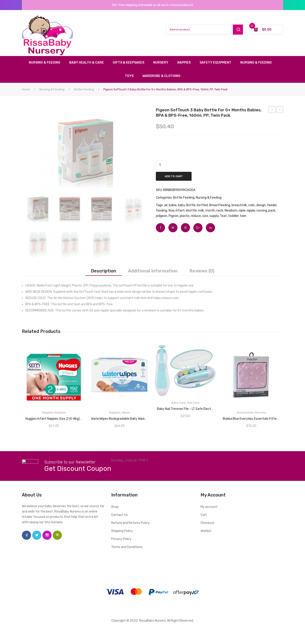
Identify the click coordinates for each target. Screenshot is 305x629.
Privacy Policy (121, 539)
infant (180, 210)
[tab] (103, 271)
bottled (202, 205)
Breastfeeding (219, 205)
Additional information (153, 271)
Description (103, 271)
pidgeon (161, 216)
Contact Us (119, 515)
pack (271, 210)
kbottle (191, 210)
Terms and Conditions (126, 547)
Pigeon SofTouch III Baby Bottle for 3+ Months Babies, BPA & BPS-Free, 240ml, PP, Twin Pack (272, 110)
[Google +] (198, 227)
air (165, 205)
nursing (262, 210)
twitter (36, 535)
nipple (251, 210)
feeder (272, 205)
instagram (47, 535)
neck (219, 210)
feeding (161, 210)
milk (201, 210)
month (210, 210)
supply (214, 216)
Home (26, 89)
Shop (115, 507)
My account (209, 507)
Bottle (191, 205)
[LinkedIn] (210, 227)
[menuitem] (47, 62)
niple (242, 210)
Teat (223, 216)
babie (173, 205)
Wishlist (206, 531)
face (26, 535)
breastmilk (239, 205)
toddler (233, 216)
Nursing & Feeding (52, 89)
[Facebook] (160, 227)
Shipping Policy (122, 531)
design (261, 205)
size (205, 216)
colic (251, 205)
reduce (196, 216)
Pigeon (173, 216)
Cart (204, 515)
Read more (54, 417)
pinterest (57, 535)
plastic (185, 216)
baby (181, 205)
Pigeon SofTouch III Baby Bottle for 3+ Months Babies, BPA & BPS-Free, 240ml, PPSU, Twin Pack (280, 110)
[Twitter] (173, 227)
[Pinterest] (185, 227)
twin (243, 216)
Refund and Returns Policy (130, 523)
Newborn (231, 210)
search (238, 30)
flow (171, 210)
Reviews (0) (201, 271)
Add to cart (174, 176)
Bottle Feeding (84, 89)
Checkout (208, 523)
